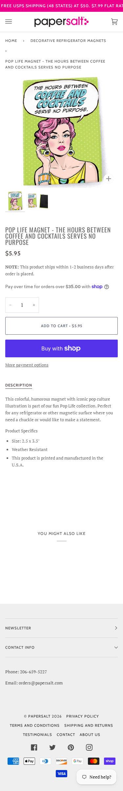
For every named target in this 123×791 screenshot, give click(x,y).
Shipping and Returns (88, 725)
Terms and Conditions (35, 725)
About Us (90, 734)
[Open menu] (15, 22)
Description (18, 385)
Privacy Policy (82, 716)
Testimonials (37, 734)
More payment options (27, 365)
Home (11, 40)
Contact (66, 734)
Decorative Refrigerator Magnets (68, 40)
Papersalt (39, 716)
